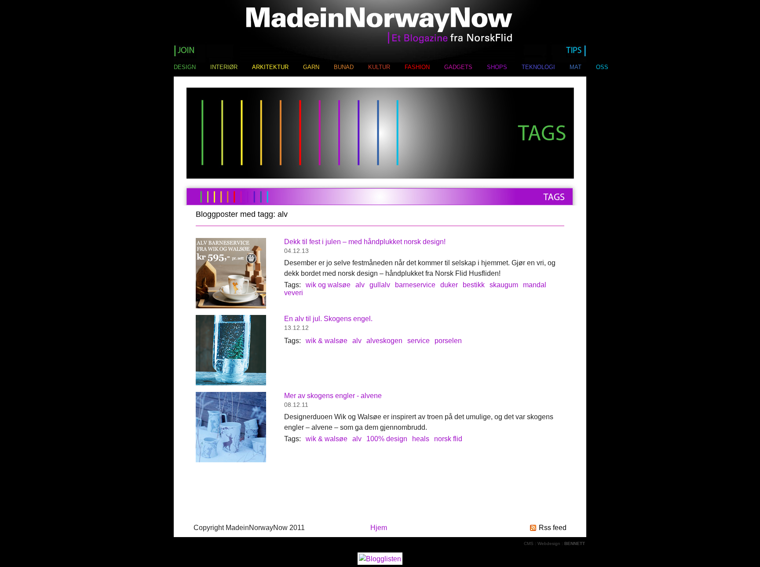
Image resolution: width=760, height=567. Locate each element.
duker (449, 285)
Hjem (378, 527)
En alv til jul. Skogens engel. (328, 318)
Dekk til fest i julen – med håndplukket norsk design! (365, 241)
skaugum (504, 285)
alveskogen (384, 340)
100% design (386, 439)
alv (360, 285)
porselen (448, 340)
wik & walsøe (326, 340)
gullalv (379, 285)
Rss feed (552, 527)
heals (420, 439)
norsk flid (448, 439)
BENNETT (574, 543)
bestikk (474, 285)
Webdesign (548, 543)
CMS (528, 543)
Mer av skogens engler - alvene (333, 395)
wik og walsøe (328, 285)
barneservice (415, 285)
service (418, 340)
